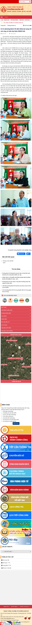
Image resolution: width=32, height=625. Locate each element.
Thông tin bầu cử (11, 25)
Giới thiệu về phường (8, 411)
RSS (12, 610)
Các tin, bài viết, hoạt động (9, 414)
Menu (6, 17)
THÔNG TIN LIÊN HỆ (24, 606)
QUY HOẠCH (4, 325)
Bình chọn (16, 423)
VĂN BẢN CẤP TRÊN (6, 328)
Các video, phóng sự (8, 416)
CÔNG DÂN (4, 319)
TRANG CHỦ (6, 606)
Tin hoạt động (14, 20)
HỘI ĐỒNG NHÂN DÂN (6, 310)
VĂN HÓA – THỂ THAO (24, 20)
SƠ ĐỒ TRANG (14, 606)
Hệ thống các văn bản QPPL (9, 413)
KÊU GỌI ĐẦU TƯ (5, 322)
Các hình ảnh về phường (9, 418)
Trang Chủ (6, 20)
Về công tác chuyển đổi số (9, 421)
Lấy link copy (3, 251)
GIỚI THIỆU (3, 307)
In (28, 253)
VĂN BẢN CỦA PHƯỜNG (7, 331)
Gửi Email (21, 253)
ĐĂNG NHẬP (18, 610)
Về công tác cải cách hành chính (11, 419)
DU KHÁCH (4, 316)
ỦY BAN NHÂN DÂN (6, 313)
